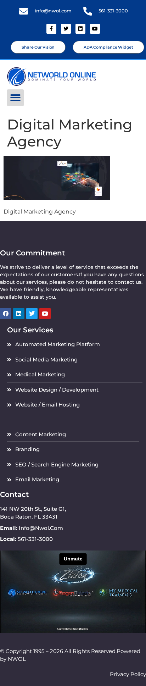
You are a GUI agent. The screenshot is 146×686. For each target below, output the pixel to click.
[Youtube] (95, 29)
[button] (15, 97)
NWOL (17, 658)
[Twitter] (66, 29)
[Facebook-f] (51, 29)
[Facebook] (5, 313)
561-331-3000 (113, 10)
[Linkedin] (80, 29)
